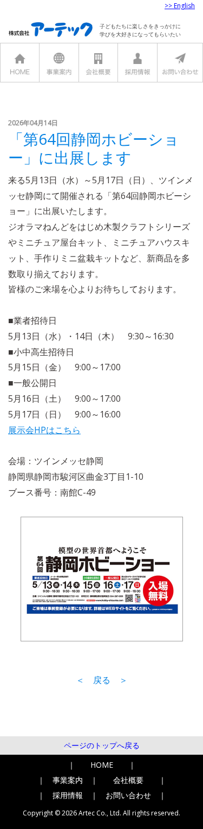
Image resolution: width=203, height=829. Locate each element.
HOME (101, 765)
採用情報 (68, 795)
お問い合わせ (128, 795)
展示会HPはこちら (44, 430)
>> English (180, 5)
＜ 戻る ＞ (102, 680)
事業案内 (68, 780)
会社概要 (128, 780)
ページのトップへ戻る (102, 745)
